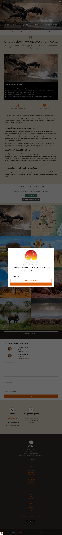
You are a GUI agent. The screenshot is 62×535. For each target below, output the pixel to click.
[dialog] (31, 267)
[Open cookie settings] (1, 533)
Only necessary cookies (31, 280)
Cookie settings (15, 276)
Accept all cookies (31, 284)
